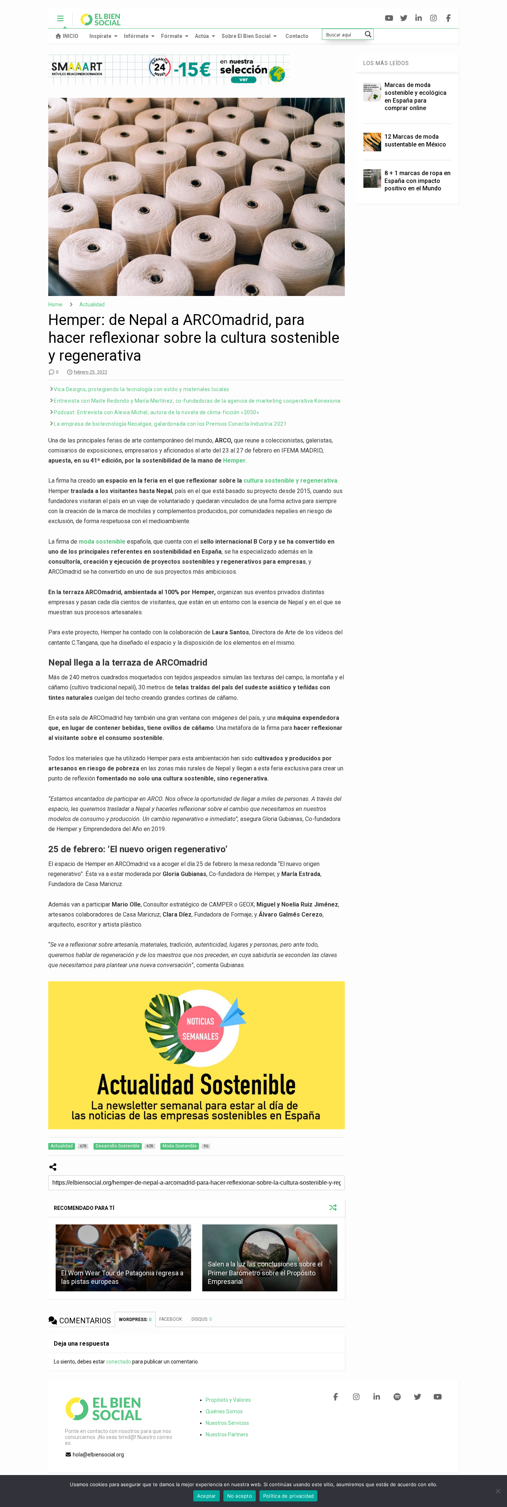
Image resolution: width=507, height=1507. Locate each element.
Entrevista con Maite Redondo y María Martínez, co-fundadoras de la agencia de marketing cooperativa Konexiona (197, 401)
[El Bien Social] (96, 22)
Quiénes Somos (224, 1411)
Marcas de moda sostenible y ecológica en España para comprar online (416, 96)
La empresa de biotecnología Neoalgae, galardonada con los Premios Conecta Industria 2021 (170, 424)
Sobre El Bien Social (246, 36)
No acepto (239, 1496)
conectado (118, 1362)
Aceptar (206, 1496)
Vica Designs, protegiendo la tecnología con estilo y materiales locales (141, 389)
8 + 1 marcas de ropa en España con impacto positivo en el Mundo (418, 181)
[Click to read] (123, 1257)
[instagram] (433, 18)
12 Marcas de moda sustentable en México (415, 140)
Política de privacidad (288, 1496)
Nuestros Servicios (227, 1423)
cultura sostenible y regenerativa (290, 480)
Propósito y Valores (228, 1400)
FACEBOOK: (171, 1319)
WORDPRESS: (135, 1319)
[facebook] (448, 18)
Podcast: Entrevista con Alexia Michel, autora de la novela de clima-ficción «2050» (156, 412)
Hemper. (235, 460)
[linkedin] (418, 18)
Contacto (296, 36)
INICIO (70, 36)
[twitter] (404, 18)
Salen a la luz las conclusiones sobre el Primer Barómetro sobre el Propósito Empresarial (265, 1272)
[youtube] (389, 18)
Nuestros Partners (227, 1434)
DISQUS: (202, 1319)
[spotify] (397, 1396)
